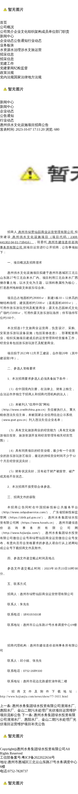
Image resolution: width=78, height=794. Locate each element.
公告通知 (21, 41)
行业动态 (35, 41)
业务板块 (7, 45)
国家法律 (21, 77)
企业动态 (7, 41)
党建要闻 (7, 68)
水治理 (15, 50)
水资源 (5, 50)
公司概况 (7, 27)
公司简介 (7, 31)
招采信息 (7, 54)
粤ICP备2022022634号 (38, 757)
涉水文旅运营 (31, 50)
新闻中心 (7, 36)
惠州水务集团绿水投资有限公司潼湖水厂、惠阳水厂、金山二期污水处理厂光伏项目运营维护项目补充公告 (38, 719)
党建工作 (7, 63)
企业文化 (21, 31)
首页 (3, 22)
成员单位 (48, 31)
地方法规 (35, 77)
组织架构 (35, 31)
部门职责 (62, 31)
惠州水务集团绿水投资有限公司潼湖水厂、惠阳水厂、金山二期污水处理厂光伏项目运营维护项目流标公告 (39, 710)
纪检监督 (21, 68)
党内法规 (7, 77)
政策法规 (7, 72)
